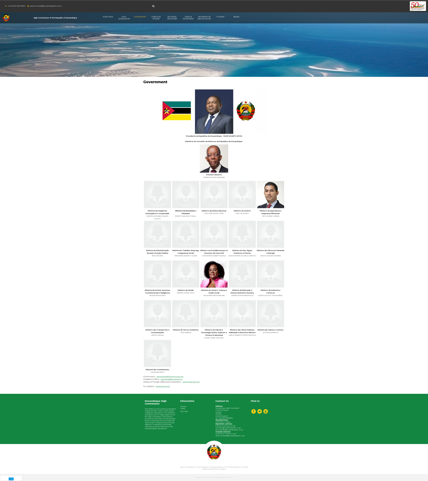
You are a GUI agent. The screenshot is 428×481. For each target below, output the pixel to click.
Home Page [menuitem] (108, 17)
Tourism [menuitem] (220, 17)
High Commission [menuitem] (124, 18)
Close (11, 479)
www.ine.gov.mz (163, 386)
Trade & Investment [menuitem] (188, 18)
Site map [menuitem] (184, 411)
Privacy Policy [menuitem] (183, 407)
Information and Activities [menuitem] (204, 18)
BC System (209, 477)
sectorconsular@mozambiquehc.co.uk (45, 6)
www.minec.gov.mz (191, 382)
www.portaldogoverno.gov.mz (169, 377)
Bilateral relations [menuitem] (172, 18)
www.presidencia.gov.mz (171, 379)
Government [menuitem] (140, 17)
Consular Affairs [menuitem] (156, 18)
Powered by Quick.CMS (224, 477)
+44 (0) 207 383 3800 (16, 6)
